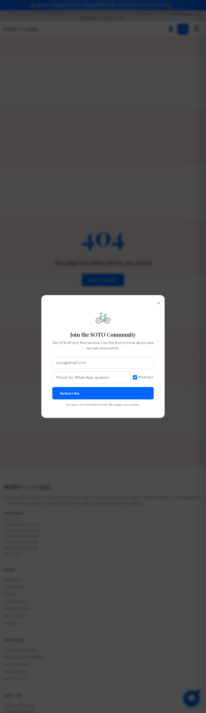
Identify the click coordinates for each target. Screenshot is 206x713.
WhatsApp (146, 377)
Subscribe (70, 393)
